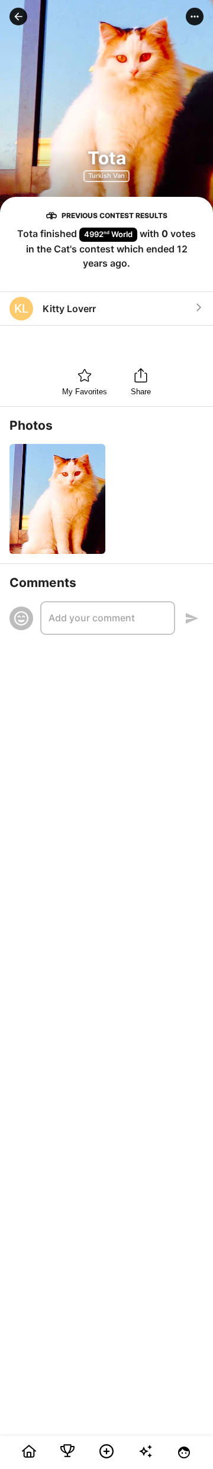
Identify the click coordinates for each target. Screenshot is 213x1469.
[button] (18, 16)
